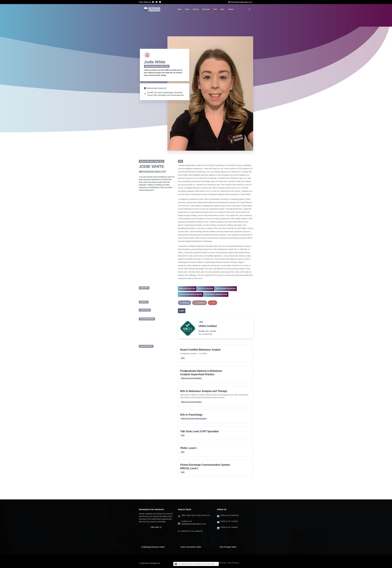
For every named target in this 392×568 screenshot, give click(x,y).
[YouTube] (156, 2)
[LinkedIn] (160, 2)
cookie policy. (210, 564)
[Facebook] (153, 2)
